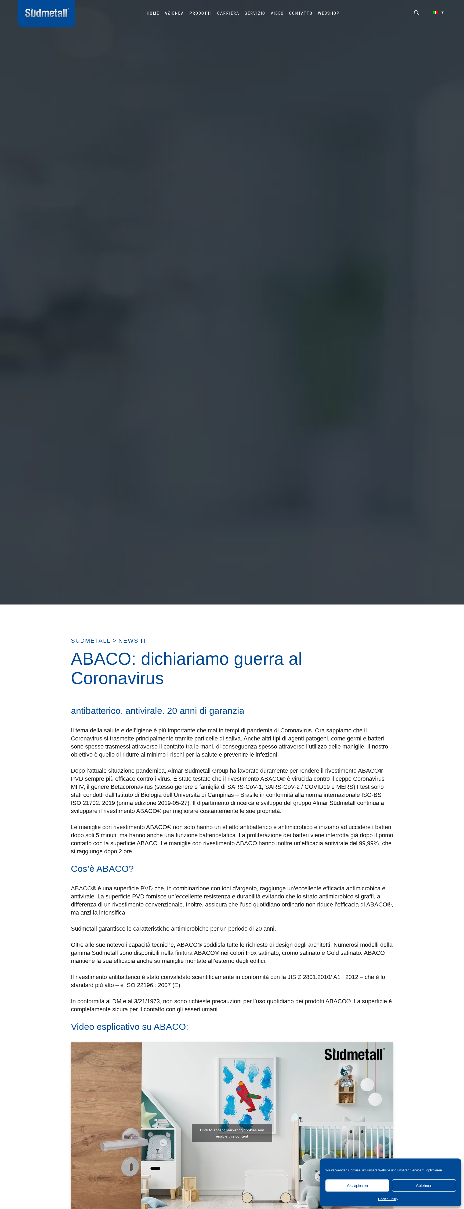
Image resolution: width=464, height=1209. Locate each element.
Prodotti (200, 13)
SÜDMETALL (91, 640)
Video (277, 13)
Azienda (174, 13)
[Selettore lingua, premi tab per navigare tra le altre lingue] (438, 12)
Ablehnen (424, 1185)
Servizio (255, 13)
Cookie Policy (388, 1199)
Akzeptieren (357, 1185)
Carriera (228, 13)
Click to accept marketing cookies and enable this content (232, 1133)
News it (132, 640)
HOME (153, 13)
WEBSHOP (329, 13)
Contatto (301, 13)
